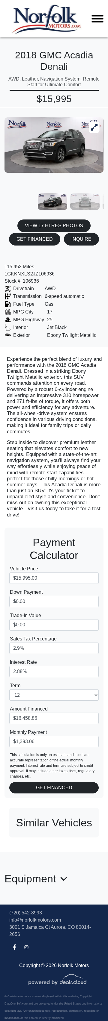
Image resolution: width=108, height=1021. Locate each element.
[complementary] (90, 1003)
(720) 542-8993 (25, 912)
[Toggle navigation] (97, 18)
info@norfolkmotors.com (35, 919)
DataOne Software (16, 1003)
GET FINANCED (34, 239)
